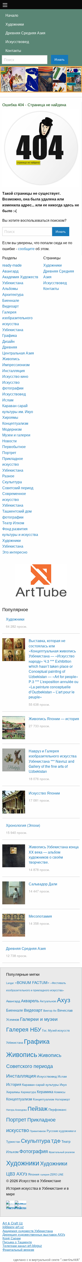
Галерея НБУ (23, 1029)
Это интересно (14, 552)
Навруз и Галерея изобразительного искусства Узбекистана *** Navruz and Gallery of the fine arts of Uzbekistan (53, 761)
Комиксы (59, 1092)
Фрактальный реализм (62, 1152)
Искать (59, 59)
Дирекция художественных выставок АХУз (34, 1234)
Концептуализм (15, 423)
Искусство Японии (44, 793)
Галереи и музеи (39, 1018)
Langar (10, 983)
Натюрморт (62, 1099)
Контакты (13, 50)
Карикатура (28, 1092)
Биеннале (10, 300)
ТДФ (56, 1140)
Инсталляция (13, 370)
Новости (9, 440)
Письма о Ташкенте (17, 1242)
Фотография (33, 1150)
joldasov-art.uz (13, 1227)
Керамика (45, 1091)
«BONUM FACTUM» (32, 982)
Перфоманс (58, 1109)
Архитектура (12, 294)
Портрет (9, 452)
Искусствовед (17, 41)
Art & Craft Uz (13, 1223)
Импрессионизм (16, 364)
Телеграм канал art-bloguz (22, 1245)
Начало (11, 15)
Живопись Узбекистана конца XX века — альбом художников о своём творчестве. (54, 854)
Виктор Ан (49, 1010)
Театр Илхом (13, 522)
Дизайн (8, 341)
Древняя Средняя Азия (25, 32)
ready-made (12, 265)
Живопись (11, 358)
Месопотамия (40, 916)
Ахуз (63, 999)
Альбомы (10, 288)
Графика (9, 335)
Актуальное (48, 1001)
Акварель (30, 1000)
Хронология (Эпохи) (23, 825)
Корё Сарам (12, 1238)
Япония (33, 1174)
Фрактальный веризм (18, 1249)
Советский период (17, 487)
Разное (8, 475)
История (13, 1084)
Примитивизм (38, 1131)
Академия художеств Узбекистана (28, 1230)
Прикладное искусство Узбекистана (12, 464)
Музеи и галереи (16, 435)
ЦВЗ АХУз (16, 1173)
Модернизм (12, 429)
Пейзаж (38, 1108)
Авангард (10, 271)
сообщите (26, 248)
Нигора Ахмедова (16, 1109)
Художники (14, 24)
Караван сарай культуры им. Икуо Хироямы (17, 411)
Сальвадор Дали (43, 883)
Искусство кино (15, 376)
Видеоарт (10, 306)
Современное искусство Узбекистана (14, 499)
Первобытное (14, 446)
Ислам (7, 400)
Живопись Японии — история (54, 718)
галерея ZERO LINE (51, 1174)
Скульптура (12, 481)
